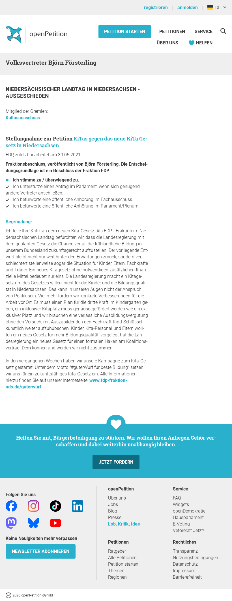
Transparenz (185, 551)
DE (217, 7)
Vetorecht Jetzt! (188, 530)
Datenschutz (185, 564)
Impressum (184, 570)
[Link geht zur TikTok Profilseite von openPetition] (55, 505)
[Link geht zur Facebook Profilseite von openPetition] (11, 505)
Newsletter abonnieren (40, 551)
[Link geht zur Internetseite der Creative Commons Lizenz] (9, 595)
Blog (112, 511)
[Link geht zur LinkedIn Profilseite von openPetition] (77, 505)
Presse (114, 517)
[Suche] (223, 31)
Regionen (117, 577)
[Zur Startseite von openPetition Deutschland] (37, 34)
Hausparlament (188, 517)
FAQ (177, 498)
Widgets (181, 504)
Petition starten (124, 31)
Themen (116, 570)
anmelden (187, 7)
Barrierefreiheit (187, 577)
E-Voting (181, 524)
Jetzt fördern (116, 462)
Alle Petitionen (122, 557)
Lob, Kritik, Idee (124, 524)
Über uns (117, 498)
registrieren (156, 7)
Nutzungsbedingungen (195, 557)
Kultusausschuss (23, 117)
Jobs (113, 504)
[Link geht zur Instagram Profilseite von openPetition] (33, 505)
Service (203, 31)
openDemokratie (189, 511)
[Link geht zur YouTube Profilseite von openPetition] (55, 522)
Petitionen (172, 31)
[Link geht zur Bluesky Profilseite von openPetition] (33, 522)
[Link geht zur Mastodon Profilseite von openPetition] (11, 522)
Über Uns (167, 43)
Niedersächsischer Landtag (46, 89)
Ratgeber (117, 551)
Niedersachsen (116, 89)
